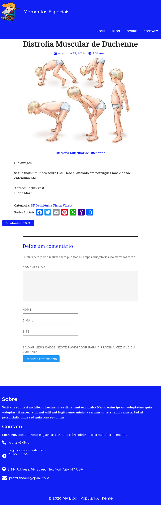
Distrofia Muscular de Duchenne (80, 153)
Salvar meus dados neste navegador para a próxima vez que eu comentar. (79, 349)
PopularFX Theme (96, 498)
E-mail (29, 320)
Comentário (34, 267)
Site (26, 331)
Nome (28, 309)
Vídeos (68, 205)
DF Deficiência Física (47, 205)
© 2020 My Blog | (64, 498)
